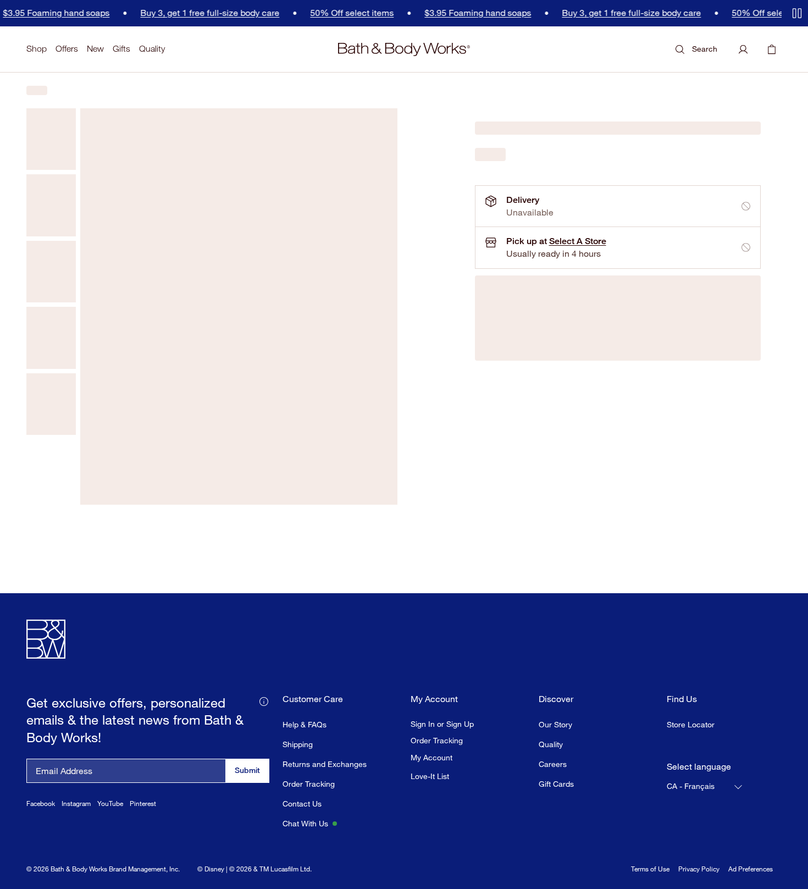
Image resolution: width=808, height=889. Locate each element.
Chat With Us (305, 823)
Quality (152, 48)
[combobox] (705, 787)
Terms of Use (650, 869)
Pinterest (143, 803)
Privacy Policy (699, 869)
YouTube (110, 803)
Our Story (555, 724)
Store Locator (691, 724)
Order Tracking (309, 783)
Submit (247, 770)
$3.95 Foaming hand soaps (433, 13)
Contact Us (302, 803)
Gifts (121, 48)
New (95, 48)
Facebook (40, 803)
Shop (36, 48)
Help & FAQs (304, 724)
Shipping (298, 744)
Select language (699, 766)
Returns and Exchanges (325, 764)
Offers (67, 48)
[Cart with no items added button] (772, 49)
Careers (553, 764)
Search (704, 48)
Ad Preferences (750, 869)
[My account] (743, 49)
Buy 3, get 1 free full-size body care (165, 13)
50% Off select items (307, 13)
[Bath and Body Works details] (263, 700)
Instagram (76, 803)
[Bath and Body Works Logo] (404, 49)
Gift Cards (556, 783)
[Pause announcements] (797, 13)
